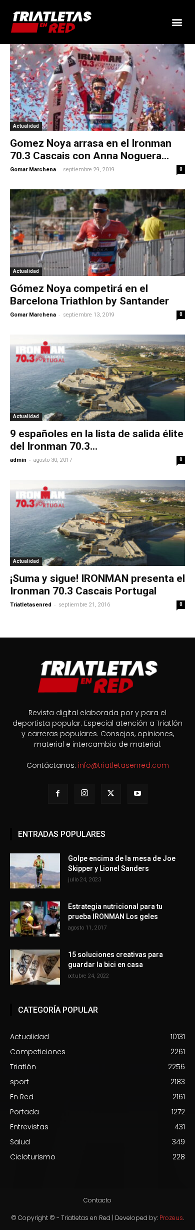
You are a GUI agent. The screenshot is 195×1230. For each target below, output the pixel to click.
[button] (176, 22)
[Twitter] (111, 794)
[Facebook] (58, 794)
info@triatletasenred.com (123, 765)
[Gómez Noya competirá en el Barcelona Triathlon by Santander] (97, 232)
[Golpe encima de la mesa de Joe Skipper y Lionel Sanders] (35, 870)
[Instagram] (84, 794)
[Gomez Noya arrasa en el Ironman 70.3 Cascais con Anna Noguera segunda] (97, 87)
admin (18, 460)
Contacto (98, 1200)
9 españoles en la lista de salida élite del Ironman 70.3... (97, 440)
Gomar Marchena (33, 169)
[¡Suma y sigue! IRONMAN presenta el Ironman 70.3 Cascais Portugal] (97, 523)
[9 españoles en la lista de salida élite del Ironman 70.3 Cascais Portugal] (97, 378)
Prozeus (171, 1217)
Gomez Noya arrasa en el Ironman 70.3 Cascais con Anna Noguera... (91, 149)
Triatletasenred (31, 604)
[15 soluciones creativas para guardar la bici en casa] (35, 967)
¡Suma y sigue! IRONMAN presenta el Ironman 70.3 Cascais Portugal (97, 584)
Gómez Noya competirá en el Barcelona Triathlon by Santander (89, 294)
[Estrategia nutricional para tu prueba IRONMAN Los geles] (35, 919)
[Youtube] (138, 794)
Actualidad (26, 126)
